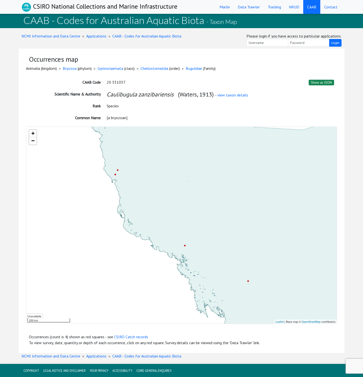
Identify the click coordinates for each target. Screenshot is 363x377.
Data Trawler (249, 6)
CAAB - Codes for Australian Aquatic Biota (146, 36)
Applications (96, 36)
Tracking (274, 6)
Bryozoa (70, 68)
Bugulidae (194, 68)
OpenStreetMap (311, 321)
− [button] (33, 141)
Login (335, 42)
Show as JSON (321, 82)
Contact (331, 6)
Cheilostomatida (154, 68)
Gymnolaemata (110, 68)
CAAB (311, 6)
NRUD (294, 6)
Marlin (225, 6)
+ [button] (33, 133)
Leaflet (280, 321)
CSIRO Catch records (131, 336)
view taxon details (232, 95)
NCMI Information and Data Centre (50, 36)
